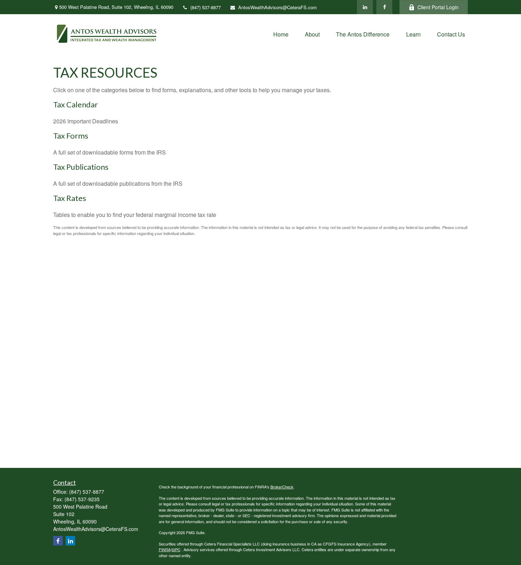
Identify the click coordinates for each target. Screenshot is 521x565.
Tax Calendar (75, 104)
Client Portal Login (438, 7)
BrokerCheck (281, 487)
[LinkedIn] (365, 7)
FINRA (164, 549)
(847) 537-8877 (205, 7)
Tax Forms (70, 135)
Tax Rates (69, 198)
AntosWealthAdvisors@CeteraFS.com (277, 7)
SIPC (176, 549)
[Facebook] (384, 7)
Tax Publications (80, 167)
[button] (280, 34)
